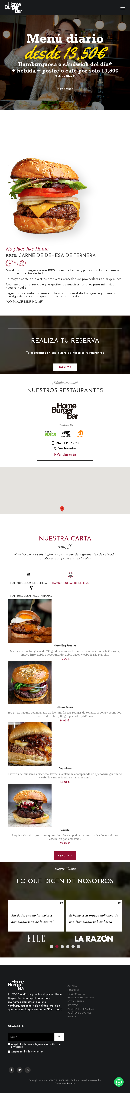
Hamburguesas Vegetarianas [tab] (31, 596)
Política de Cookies (79, 1013)
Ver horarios (67, 448)
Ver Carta (65, 856)
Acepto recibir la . (27, 1052)
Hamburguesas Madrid (80, 998)
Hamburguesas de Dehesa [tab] (70, 583)
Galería (72, 986)
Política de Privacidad (80, 1009)
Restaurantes (75, 1002)
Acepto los (36, 1045)
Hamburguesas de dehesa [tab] (28, 583)
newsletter (37, 1052)
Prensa (71, 1017)
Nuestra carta (76, 994)
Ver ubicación (66, 454)
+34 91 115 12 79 (67, 443)
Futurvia (71, 1083)
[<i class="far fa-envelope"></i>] (59, 1037)
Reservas (72, 1005)
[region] (65, 490)
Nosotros (73, 990)
